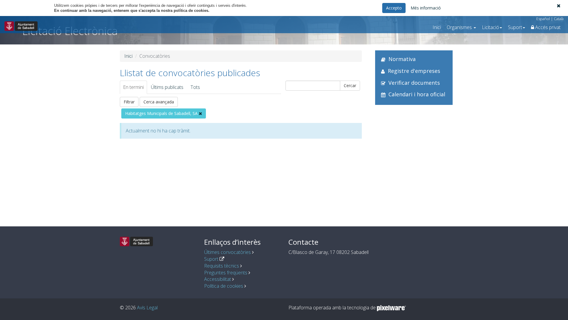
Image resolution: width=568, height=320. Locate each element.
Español (543, 18)
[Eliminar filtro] (200, 113)
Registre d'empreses (414, 70)
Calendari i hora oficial (416, 94)
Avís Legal (147, 307)
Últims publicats (167, 87)
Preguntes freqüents (225, 272)
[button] (559, 5)
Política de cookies (223, 286)
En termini (133, 87)
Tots (195, 87)
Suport (211, 259)
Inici (437, 27)
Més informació (426, 8)
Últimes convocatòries (227, 252)
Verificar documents (414, 82)
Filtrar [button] (129, 102)
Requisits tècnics (221, 266)
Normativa (402, 59)
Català (559, 18)
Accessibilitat (217, 279)
